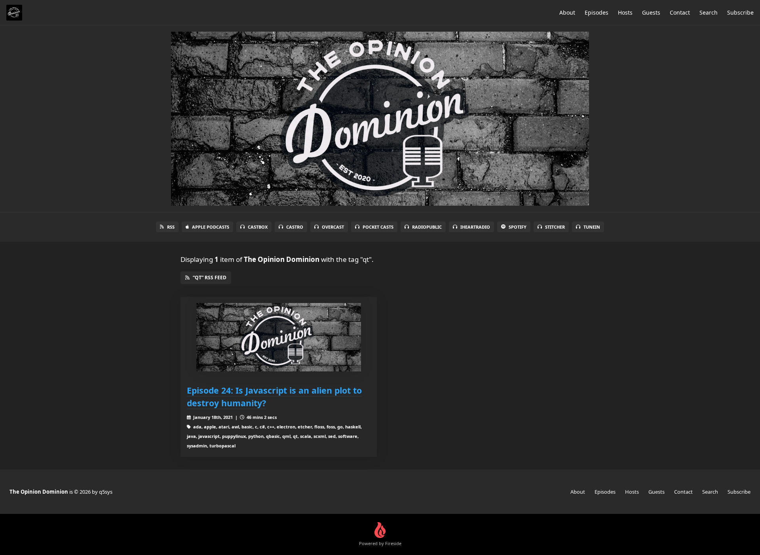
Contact (680, 12)
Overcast (333, 227)
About (567, 12)
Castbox (258, 227)
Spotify (517, 227)
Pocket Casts (378, 227)
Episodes (596, 12)
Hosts (625, 12)
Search (708, 12)
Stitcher (555, 227)
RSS (171, 227)
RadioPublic (427, 227)
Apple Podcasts (210, 227)
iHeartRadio (475, 227)
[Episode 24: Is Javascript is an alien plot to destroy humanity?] (278, 337)
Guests (651, 12)
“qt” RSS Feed (209, 277)
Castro (294, 227)
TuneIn (591, 227)
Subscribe (740, 12)
